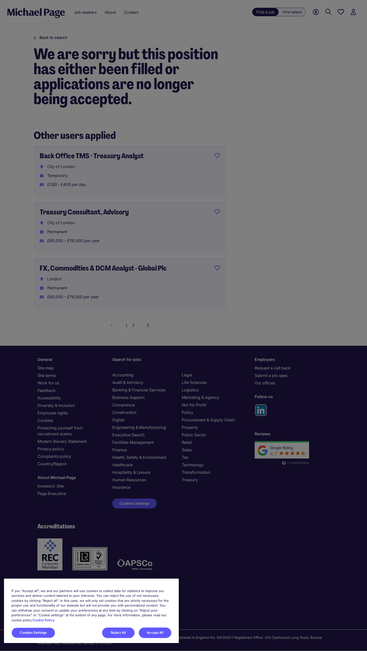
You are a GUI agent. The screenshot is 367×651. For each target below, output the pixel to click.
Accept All (155, 633)
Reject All (118, 633)
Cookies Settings (33, 633)
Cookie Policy (43, 620)
